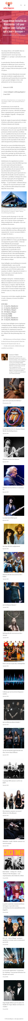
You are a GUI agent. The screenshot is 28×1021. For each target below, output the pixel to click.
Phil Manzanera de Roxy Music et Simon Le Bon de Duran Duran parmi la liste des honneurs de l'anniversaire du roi (13, 342)
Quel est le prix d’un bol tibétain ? (12, 400)
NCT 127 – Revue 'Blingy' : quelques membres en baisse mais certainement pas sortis (14, 940)
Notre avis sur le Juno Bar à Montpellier (14, 663)
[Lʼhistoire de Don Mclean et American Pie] (14, 484)
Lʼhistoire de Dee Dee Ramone (11, 459)
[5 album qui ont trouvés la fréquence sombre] (14, 689)
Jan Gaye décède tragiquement (11, 546)
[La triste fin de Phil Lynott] (14, 515)
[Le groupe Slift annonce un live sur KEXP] (14, 777)
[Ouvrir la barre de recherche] (21, 5)
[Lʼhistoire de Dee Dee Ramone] (14, 456)
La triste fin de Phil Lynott (10, 518)
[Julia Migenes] (8, 5)
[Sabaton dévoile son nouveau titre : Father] (14, 571)
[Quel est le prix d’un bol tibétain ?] (14, 397)
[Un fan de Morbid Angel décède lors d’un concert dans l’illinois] (14, 747)
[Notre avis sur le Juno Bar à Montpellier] (14, 660)
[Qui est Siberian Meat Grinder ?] (14, 719)
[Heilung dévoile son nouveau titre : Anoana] (14, 630)
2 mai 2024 (6, 94)
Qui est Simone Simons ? (9, 605)
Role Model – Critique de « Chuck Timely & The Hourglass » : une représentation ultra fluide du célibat (13, 873)
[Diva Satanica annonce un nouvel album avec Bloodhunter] (14, 808)
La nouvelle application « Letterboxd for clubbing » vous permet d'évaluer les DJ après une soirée (14, 972)
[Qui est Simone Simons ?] (14, 602)
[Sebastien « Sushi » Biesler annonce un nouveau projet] (14, 838)
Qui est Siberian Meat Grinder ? (11, 722)
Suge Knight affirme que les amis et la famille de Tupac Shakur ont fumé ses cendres (13, 1005)
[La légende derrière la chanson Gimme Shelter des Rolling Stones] (14, 426)
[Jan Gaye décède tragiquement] (14, 543)
